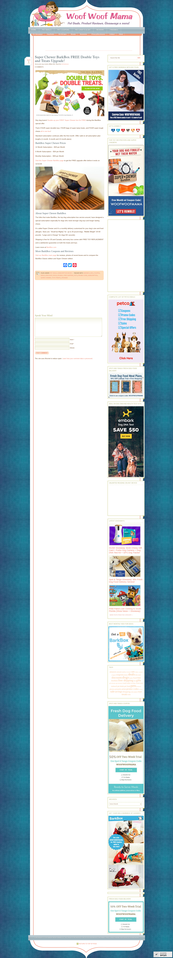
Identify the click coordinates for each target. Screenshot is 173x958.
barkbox (87, 273)
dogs (55, 275)
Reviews (100, 30)
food (135, 678)
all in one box (45, 131)
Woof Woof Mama (86, 13)
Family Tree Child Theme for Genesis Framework (120, 937)
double (60, 275)
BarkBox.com (51, 247)
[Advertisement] (89, 43)
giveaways (119, 683)
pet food (127, 686)
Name (71, 339)
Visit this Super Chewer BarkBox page (49, 160)
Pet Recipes (62, 34)
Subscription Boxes (65, 273)
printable (118, 689)
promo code (82, 275)
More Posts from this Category (120, 615)
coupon (97, 273)
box (92, 273)
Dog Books (50, 34)
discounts (117, 677)
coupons (120, 674)
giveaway (112, 683)
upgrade (64, 277)
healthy (129, 683)
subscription (93, 275)
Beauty (73, 34)
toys (140, 691)
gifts (138, 680)
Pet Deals (46, 30)
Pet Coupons (63, 30)
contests (140, 672)
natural (114, 686)
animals (119, 672)
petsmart (139, 686)
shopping (126, 692)
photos (112, 689)
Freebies (114, 30)
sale (112, 691)
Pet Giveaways (38, 34)
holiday (133, 683)
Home (33, 30)
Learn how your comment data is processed (77, 358)
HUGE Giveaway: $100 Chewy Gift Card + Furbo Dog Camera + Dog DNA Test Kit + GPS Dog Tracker (125, 550)
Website (72, 348)
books (128, 672)
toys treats (56, 277)
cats (133, 671)
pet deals (120, 686)
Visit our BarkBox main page (45, 255)
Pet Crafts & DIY (82, 30)
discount (49, 275)
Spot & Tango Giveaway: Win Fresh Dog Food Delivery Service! (125, 580)
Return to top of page (88, 944)
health (124, 683)
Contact (112, 34)
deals (43, 275)
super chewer (46, 277)
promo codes (132, 689)
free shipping (68, 275)
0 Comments (39, 67)
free (139, 677)
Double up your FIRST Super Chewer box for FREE (67, 120)
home (138, 683)
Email (71, 343)
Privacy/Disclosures (98, 34)
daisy (126, 675)
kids (141, 683)
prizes (124, 689)
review (141, 689)
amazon (113, 672)
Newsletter (83, 34)
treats (124, 694)
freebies (114, 680)
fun (135, 681)
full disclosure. (65, 64)
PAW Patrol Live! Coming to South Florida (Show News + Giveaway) (125, 610)
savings (118, 691)
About (121, 34)
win (129, 694)
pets (75, 275)
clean (136, 672)
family (131, 678)
